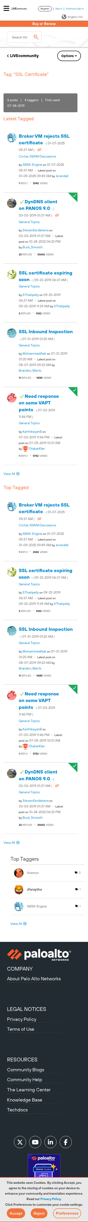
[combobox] (24, 37)
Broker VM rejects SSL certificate (44, 142)
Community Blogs (25, 1069)
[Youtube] (35, 1142)
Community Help (24, 1079)
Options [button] (67, 56)
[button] (16, 1213)
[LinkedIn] (50, 1142)
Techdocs (17, 1109)
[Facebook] (66, 1142)
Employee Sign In (75, 8)
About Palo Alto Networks (34, 978)
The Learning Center (29, 1089)
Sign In (58, 8)
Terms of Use (20, 1029)
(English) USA (75, 17)
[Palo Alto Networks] (44, 955)
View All (9, 474)
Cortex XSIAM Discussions (37, 156)
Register (45, 8)
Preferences (67, 1213)
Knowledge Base (24, 1099)
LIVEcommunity (24, 56)
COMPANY (20, 969)
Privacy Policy (50, 1199)
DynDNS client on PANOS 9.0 (38, 208)
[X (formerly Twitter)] (20, 1142)
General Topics (29, 222)
